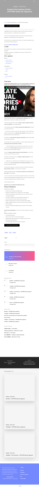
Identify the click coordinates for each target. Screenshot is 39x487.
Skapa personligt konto (8, 330)
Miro (6, 71)
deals (10, 232)
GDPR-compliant (9, 76)
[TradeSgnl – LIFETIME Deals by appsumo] (19, 416)
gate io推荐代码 (7, 334)
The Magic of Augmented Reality (18, 334)
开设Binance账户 (7, 328)
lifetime (14, 232)
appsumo (6, 232)
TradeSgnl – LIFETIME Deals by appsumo (12, 313)
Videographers (8, 63)
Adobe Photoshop (9, 68)
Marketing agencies (9, 61)
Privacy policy (23, 478)
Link (21, 476)
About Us (22, 470)
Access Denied (7, 317)
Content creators (9, 60)
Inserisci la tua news (24, 474)
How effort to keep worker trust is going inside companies (15, 315)
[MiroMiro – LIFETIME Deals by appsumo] (19, 387)
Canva (7, 69)
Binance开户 (6, 332)
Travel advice (14, 328)
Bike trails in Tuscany (19, 330)
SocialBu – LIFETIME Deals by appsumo (11, 321)
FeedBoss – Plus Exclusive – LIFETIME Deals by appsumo (15, 319)
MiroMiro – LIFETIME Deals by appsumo (11, 311)
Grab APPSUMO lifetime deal (12, 25)
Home (5, 22)
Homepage (22, 472)
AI (6, 77)
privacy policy (15, 478)
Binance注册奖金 (7, 336)
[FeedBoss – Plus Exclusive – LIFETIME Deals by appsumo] (19, 444)
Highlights (16, 6)
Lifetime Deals (22, 6)
